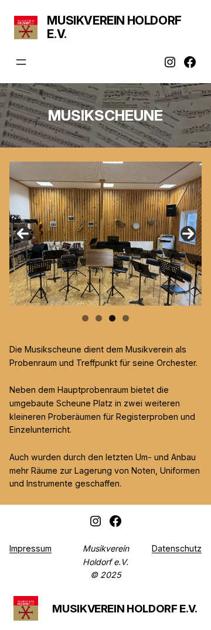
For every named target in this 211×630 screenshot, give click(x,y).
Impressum (30, 548)
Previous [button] (22, 233)
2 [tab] (99, 318)
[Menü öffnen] (21, 62)
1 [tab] (85, 318)
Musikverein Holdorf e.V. (114, 27)
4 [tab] (125, 318)
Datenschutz (177, 548)
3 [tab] (112, 318)
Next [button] (188, 233)
